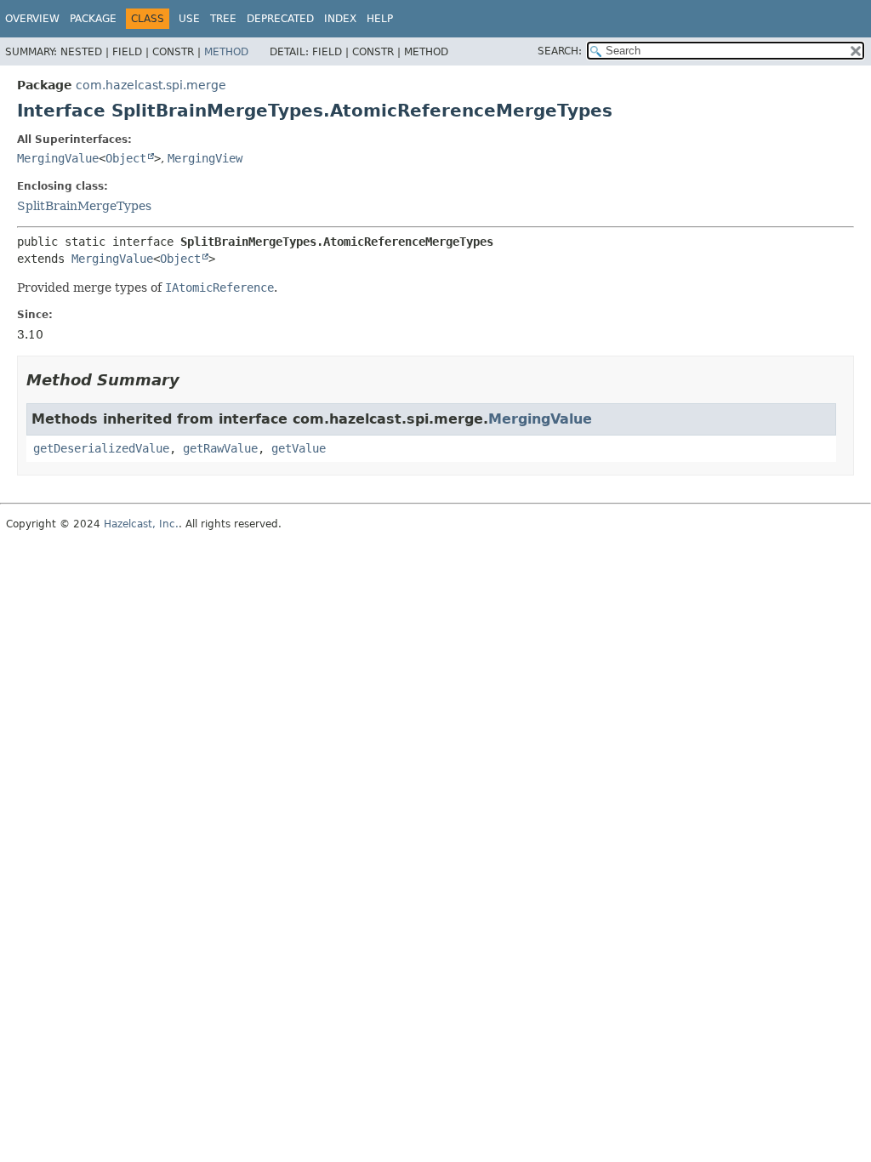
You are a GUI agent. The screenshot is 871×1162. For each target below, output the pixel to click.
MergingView (205, 158)
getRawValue (220, 448)
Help (380, 19)
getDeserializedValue (101, 448)
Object (125, 158)
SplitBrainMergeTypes (84, 206)
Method (226, 52)
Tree (223, 19)
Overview (32, 19)
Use (189, 19)
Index (340, 19)
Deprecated (280, 19)
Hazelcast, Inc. (141, 524)
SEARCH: (560, 51)
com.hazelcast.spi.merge (151, 85)
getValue (298, 448)
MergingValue (58, 158)
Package (93, 19)
